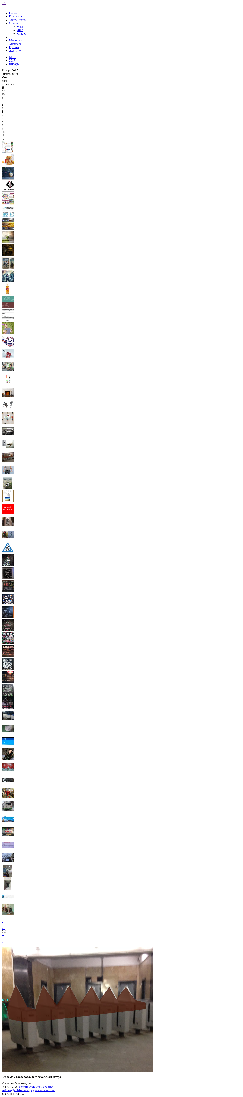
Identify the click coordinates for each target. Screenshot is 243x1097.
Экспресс (15, 43)
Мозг (20, 26)
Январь (21, 33)
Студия (13, 23)
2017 (20, 30)
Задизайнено (17, 19)
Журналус (15, 50)
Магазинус (16, 40)
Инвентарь (16, 16)
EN (4, 3)
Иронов (14, 47)
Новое (13, 13)
